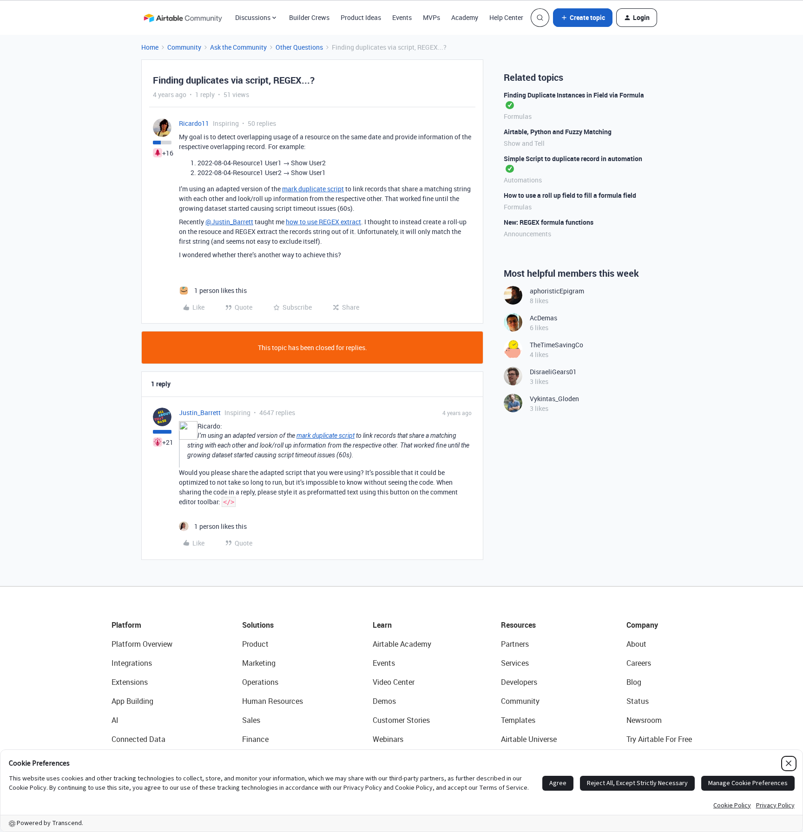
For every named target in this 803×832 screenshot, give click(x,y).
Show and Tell (524, 143)
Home (149, 47)
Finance (255, 739)
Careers (638, 663)
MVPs (431, 17)
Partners (515, 644)
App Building (132, 701)
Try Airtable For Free (659, 739)
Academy (464, 17)
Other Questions (299, 47)
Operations (260, 682)
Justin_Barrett (200, 412)
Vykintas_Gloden (554, 398)
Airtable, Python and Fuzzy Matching (558, 131)
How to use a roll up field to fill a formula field (570, 195)
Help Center (506, 17)
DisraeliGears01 (553, 371)
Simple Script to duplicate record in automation (573, 158)
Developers (519, 682)
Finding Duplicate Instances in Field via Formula (574, 95)
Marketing (259, 663)
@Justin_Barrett (229, 221)
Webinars (388, 739)
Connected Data (138, 739)
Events (402, 17)
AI (115, 720)
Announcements (527, 233)
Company (642, 625)
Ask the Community (238, 47)
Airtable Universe (529, 739)
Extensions (130, 682)
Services (515, 663)
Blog (633, 682)
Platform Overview (142, 644)
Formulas (518, 116)
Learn (382, 625)
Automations (523, 180)
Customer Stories (401, 720)
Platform (126, 625)
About (636, 644)
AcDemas (543, 317)
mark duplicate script (313, 188)
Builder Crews (309, 17)
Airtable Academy (402, 644)
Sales (251, 720)
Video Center (394, 682)
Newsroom (644, 720)
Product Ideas (361, 17)
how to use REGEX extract (323, 221)
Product (255, 644)
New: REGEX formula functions (548, 222)
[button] (582, 17)
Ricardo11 (194, 123)
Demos (384, 701)
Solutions (258, 625)
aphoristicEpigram (557, 290)
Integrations (132, 663)
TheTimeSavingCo (556, 344)
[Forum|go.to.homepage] (182, 17)
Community (184, 47)
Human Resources (272, 701)
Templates (518, 720)
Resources (518, 625)
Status (637, 701)
